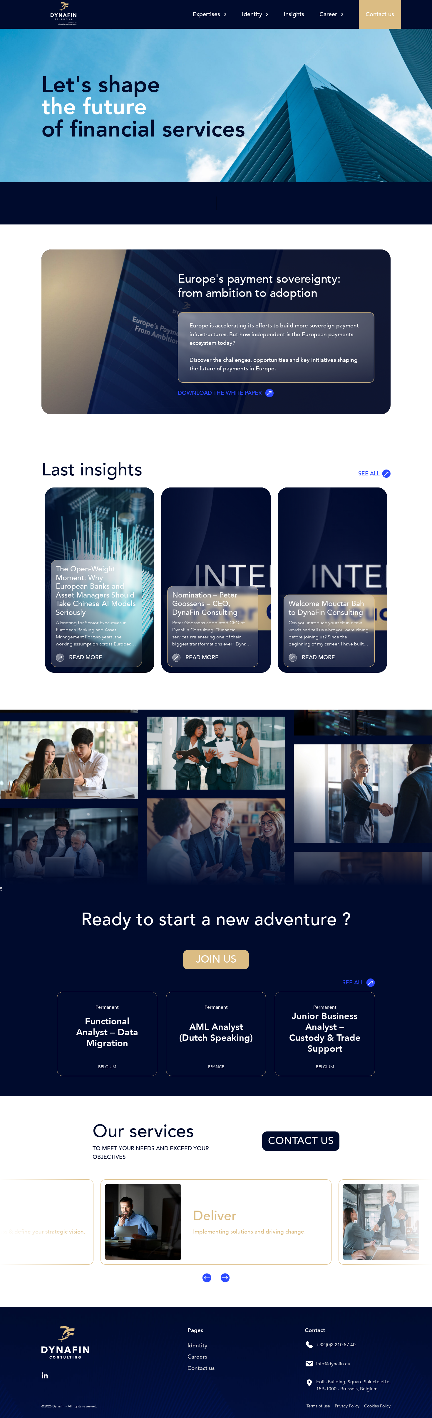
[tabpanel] (99, 580)
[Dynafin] (65, 1343)
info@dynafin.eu (333, 1364)
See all (369, 473)
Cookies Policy (377, 1406)
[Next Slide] (389, 1230)
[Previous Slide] (43, 1230)
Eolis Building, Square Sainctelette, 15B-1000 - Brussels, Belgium (353, 1385)
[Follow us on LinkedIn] (44, 1375)
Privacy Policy (347, 1406)
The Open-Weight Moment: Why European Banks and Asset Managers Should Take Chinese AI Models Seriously (96, 590)
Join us (216, 959)
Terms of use (318, 1406)
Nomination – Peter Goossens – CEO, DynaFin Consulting (204, 604)
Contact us (301, 1141)
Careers (197, 1357)
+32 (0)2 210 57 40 (336, 1345)
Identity (197, 1345)
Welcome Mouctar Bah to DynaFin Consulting (326, 608)
